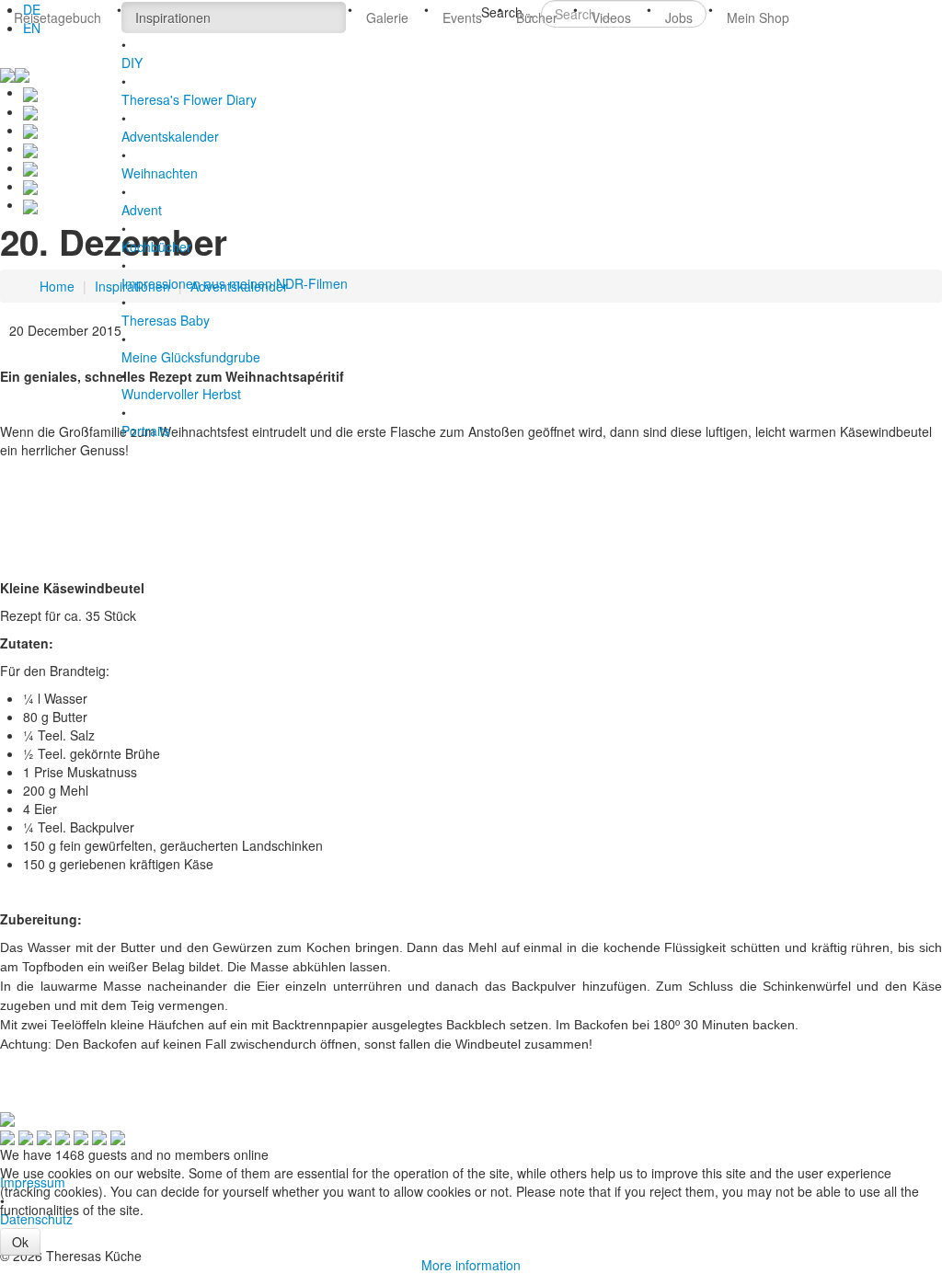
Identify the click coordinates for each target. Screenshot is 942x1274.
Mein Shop (758, 17)
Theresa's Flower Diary (189, 99)
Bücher (536, 17)
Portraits (145, 430)
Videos (611, 17)
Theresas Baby (165, 320)
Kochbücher (156, 246)
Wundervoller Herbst (181, 393)
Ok (20, 1242)
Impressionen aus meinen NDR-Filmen (234, 283)
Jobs (679, 17)
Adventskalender (170, 136)
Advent (141, 210)
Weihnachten (159, 173)
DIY (132, 62)
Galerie (387, 17)
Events (462, 17)
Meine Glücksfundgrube (190, 357)
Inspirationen (173, 17)
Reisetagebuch (57, 17)
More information (471, 1265)
